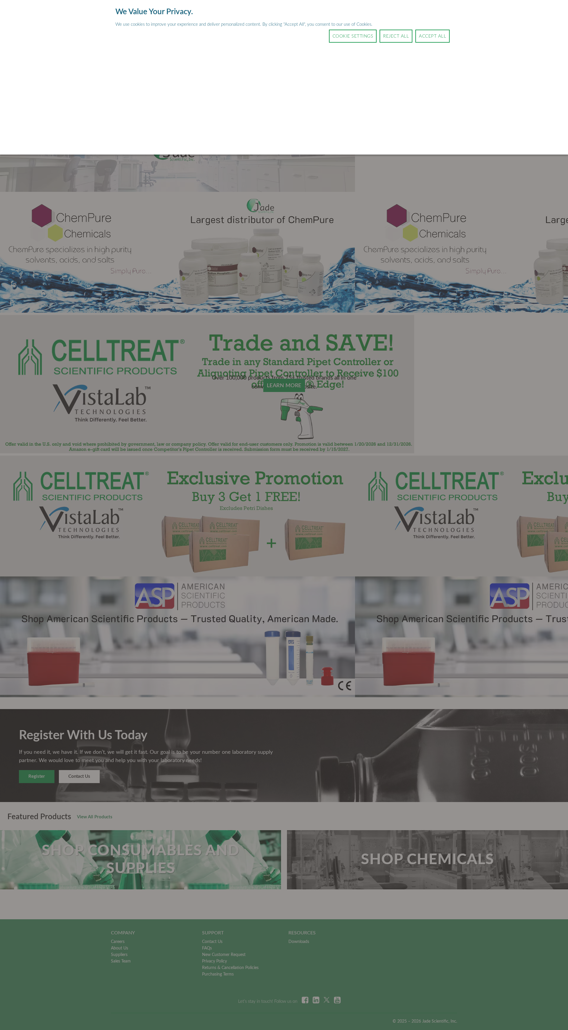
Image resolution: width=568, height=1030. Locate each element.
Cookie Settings (353, 36)
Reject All (396, 36)
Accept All (432, 36)
